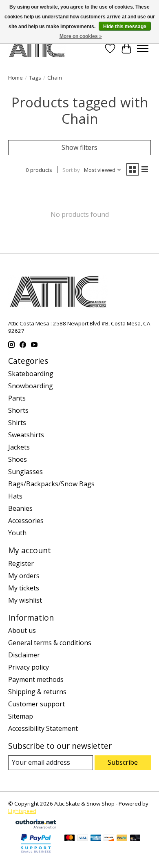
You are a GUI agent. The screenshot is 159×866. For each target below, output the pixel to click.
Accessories (26, 520)
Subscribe (123, 762)
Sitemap (20, 716)
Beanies (20, 508)
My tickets (23, 587)
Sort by (71, 170)
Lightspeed (22, 811)
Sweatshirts (26, 434)
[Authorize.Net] (35, 825)
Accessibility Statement (43, 728)
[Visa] (82, 839)
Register (21, 563)
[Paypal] (35, 853)
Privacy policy (28, 667)
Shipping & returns (37, 691)
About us (22, 630)
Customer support (36, 703)
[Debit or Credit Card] (135, 839)
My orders (24, 575)
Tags (35, 77)
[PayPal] (122, 839)
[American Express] (96, 839)
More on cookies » (81, 36)
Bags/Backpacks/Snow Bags (51, 483)
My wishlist (25, 600)
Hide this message (124, 26)
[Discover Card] (109, 839)
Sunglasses (25, 471)
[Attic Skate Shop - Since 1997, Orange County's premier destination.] (37, 48)
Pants (17, 398)
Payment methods (36, 679)
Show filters (79, 147)
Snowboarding (30, 385)
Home (15, 77)
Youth (17, 532)
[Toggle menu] (143, 48)
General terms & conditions (49, 642)
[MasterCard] (69, 839)
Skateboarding (30, 373)
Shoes (17, 459)
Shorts (18, 410)
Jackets (19, 447)
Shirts (17, 422)
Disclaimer (24, 654)
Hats (15, 496)
